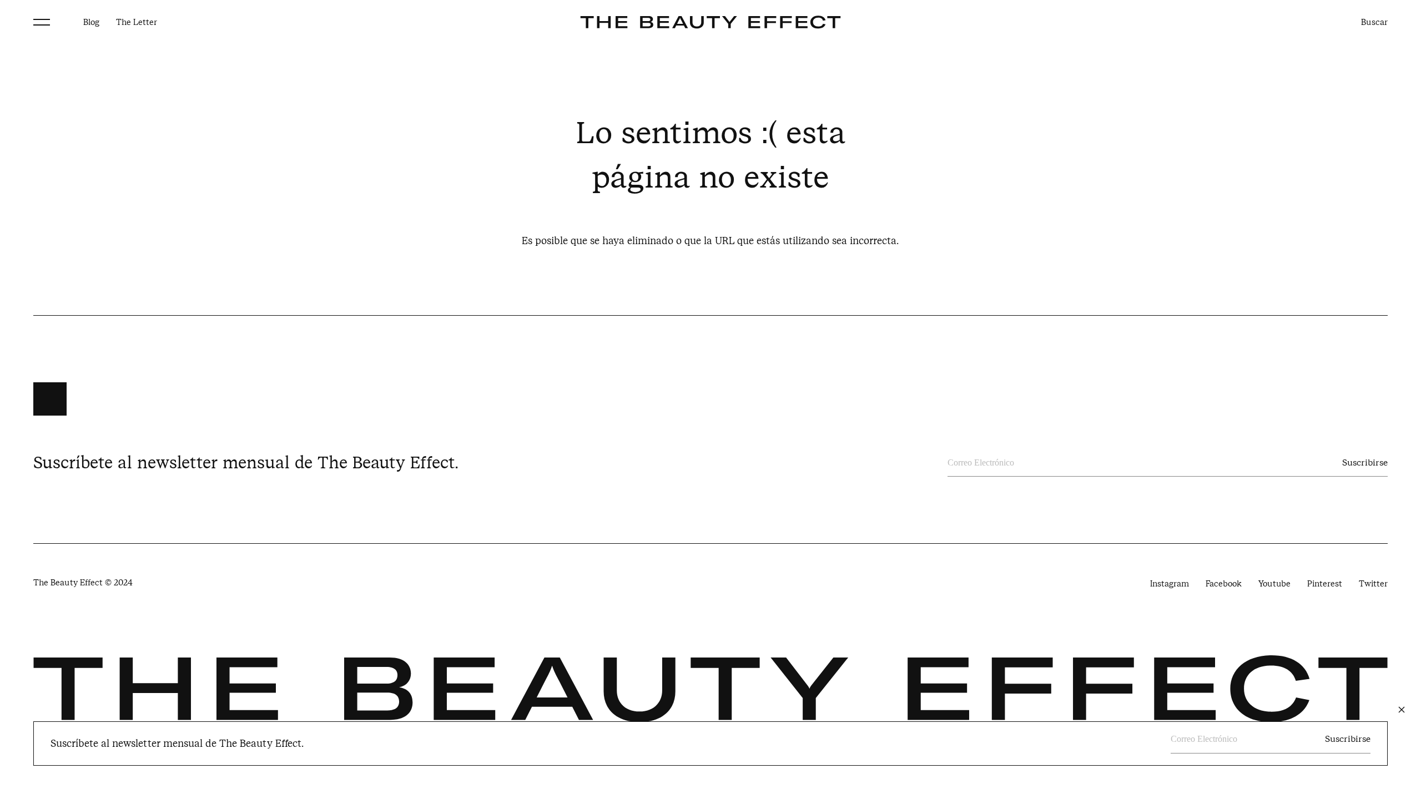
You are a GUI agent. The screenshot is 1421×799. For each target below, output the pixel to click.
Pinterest (1324, 583)
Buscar (1374, 22)
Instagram (1169, 583)
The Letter (136, 22)
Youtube (1274, 583)
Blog (91, 22)
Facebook (1224, 583)
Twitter (1373, 583)
